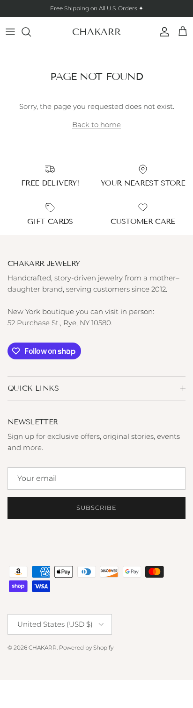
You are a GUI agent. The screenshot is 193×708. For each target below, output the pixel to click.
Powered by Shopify (86, 647)
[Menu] (10, 31)
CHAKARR (43, 647)
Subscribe (96, 507)
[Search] (31, 31)
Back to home (96, 124)
